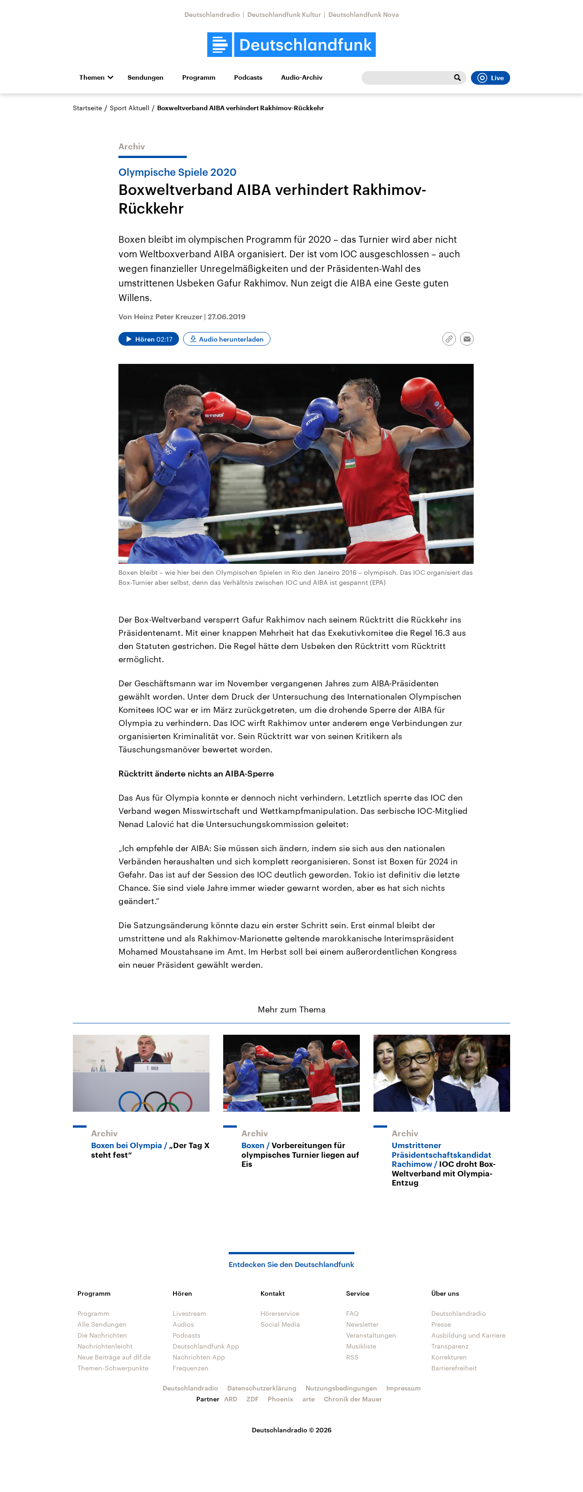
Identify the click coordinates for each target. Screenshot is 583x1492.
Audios (183, 1324)
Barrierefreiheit (454, 1368)
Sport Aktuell (129, 108)
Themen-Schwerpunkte (112, 1368)
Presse (441, 1324)
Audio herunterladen (231, 339)
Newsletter (362, 1324)
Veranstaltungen (371, 1335)
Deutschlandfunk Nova (363, 14)
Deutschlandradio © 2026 (292, 1430)
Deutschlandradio (212, 14)
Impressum (403, 1388)
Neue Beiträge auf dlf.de (114, 1357)
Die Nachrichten (102, 1335)
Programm (198, 77)
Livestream (189, 1313)
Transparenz (450, 1346)
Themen (92, 77)
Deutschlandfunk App (206, 1346)
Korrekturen (449, 1357)
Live (497, 78)
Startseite (87, 108)
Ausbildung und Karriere (468, 1335)
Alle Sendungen (102, 1324)
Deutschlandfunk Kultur (284, 14)
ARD (230, 1399)
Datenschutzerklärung (262, 1388)
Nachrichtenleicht (105, 1346)
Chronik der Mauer (353, 1399)
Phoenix (280, 1399)
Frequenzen (191, 1368)
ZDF (252, 1399)
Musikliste (361, 1346)
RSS (352, 1357)
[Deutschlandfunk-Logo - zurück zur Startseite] (291, 44)
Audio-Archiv (301, 77)
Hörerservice (280, 1313)
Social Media (280, 1324)
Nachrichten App (199, 1357)
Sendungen (146, 77)
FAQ (352, 1313)
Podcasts (248, 77)
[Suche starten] (457, 78)
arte (308, 1399)
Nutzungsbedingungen (341, 1388)
